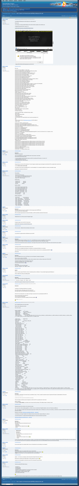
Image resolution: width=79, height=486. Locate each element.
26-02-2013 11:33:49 (18, 275)
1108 (6, 154)
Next (11, 15)
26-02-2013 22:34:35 (18, 404)
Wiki (3, 0)
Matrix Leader (5, 19)
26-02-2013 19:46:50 (18, 391)
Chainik (3, 225)
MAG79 (3, 150)
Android (23, 8)
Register (20, 0)
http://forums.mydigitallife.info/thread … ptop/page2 (31, 412)
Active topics (66, 6)
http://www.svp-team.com (28, 120)
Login (24, 0)
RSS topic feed (73, 17)
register (69, 15)
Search (15, 0)
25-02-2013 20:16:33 (18, 225)
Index (7, 0)
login (66, 15)
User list (11, 0)
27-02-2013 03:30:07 (18, 454)
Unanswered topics (73, 6)
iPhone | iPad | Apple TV (14, 8)
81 (5, 279)
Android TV (27, 8)
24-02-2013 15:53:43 (18, 66)
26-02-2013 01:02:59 (18, 244)
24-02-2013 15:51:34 (18, 19)
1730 (6, 229)
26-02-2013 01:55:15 (18, 253)
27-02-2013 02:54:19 (18, 442)
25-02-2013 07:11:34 (18, 214)
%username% (5, 275)
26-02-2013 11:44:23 (18, 302)
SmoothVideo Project (8, 3)
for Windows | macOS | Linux (9, 9)
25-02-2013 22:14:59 (18, 231)
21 (5, 23)
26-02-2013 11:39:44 (18, 283)
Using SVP (13, 13)
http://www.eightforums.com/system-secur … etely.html (23, 417)
